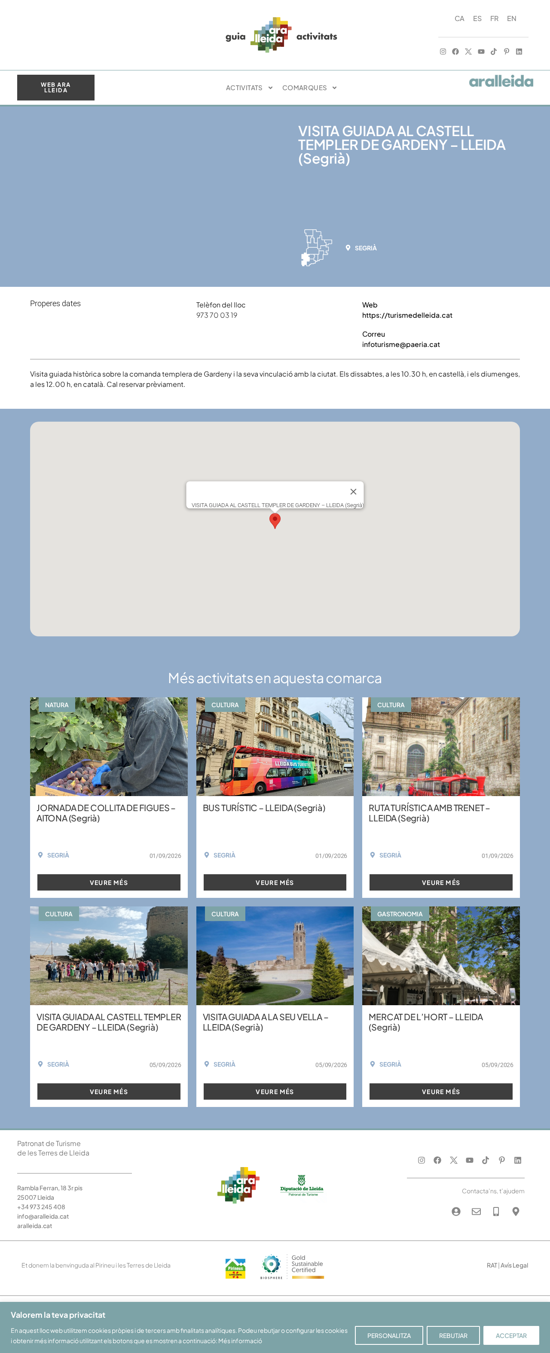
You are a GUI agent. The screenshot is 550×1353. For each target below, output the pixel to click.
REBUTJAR (453, 1335)
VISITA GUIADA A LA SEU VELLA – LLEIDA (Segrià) (266, 1021)
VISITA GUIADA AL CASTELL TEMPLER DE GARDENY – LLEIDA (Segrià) (109, 1021)
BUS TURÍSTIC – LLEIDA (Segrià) (264, 807)
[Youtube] (481, 52)
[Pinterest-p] (506, 52)
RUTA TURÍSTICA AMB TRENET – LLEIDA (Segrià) (429, 812)
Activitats (244, 87)
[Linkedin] (519, 52)
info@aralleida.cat (43, 1216)
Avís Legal (514, 1265)
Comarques (304, 87)
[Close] (353, 491)
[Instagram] (443, 52)
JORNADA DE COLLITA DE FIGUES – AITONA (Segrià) (106, 812)
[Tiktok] (493, 52)
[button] (363, 247)
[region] (275, 1327)
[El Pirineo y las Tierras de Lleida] (292, 1281)
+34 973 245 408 (41, 1206)
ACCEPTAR (511, 1335)
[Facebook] (455, 52)
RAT (492, 1265)
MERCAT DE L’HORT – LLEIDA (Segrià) (426, 1021)
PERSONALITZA (389, 1335)
